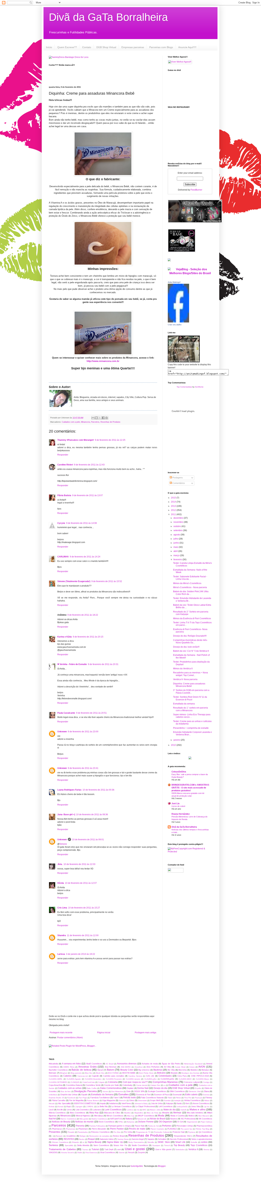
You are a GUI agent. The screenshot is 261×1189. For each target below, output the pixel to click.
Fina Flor (187, 1098)
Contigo (206, 1082)
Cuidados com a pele (71, 422)
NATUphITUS (116, 1119)
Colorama (113, 1082)
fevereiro (178, 559)
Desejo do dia (160, 1088)
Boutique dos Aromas (190, 1073)
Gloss (131, 1100)
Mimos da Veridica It (182, 668)
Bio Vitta (171, 1070)
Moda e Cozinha (177, 1116)
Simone (63, 844)
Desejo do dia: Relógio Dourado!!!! (189, 636)
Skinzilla (150, 1142)
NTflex (120, 1122)
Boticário (161, 1073)
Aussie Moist (180, 1067)
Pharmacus (57, 1129)
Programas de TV (143, 1132)
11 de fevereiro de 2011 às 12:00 (83, 935)
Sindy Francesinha (136, 1142)
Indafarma (113, 1103)
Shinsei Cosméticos (60, 1142)
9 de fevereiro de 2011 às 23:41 (83, 768)
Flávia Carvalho (58, 1100)
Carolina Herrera (135, 1076)
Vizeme (122, 1152)
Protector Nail (178, 1132)
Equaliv (84, 1094)
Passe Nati (139, 1126)
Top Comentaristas (184, 387)
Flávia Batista (64, 495)
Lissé (51, 1110)
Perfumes (166, 1126)
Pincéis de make (137, 1129)
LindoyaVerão (182, 1106)
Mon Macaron (204, 1116)
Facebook (71, 1098)
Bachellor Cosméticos (58, 1070)
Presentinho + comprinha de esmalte (191, 728)
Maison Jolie (155, 1110)
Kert (187, 1103)
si (83, 1142)
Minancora (85, 422)
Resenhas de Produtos (110, 422)
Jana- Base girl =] (66, 814)
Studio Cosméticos (140, 1145)
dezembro (178, 518)
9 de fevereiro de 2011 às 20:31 (103, 664)
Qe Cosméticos (205, 1132)
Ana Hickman (111, 1067)
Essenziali (177, 1094)
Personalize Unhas (184, 1126)
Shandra (61, 935)
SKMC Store (164, 1142)
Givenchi (122, 1100)
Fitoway (208, 1097)
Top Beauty (179, 1145)
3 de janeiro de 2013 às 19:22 (80, 954)
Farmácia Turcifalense (100, 1097)
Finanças (198, 1098)
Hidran (207, 1100)
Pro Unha (128, 1132)
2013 (173, 506)
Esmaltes (123, 1094)
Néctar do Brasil (157, 1118)
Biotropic (52, 1073)
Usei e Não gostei (163, 1149)
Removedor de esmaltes (99, 1136)
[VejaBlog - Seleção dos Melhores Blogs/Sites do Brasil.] (190, 270)
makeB (183, 1110)
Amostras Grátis (87, 1066)
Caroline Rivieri (65, 464)
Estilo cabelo (191, 1094)
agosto (177, 534)
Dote (128, 1091)
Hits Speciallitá (64, 1103)
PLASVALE (172, 1129)
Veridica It (193, 1149)
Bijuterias (157, 1070)
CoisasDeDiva (179, 771)
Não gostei (84, 1119)
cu (164, 1085)
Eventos (206, 1095)
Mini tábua (98, 1116)
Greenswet (142, 1100)
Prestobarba (83, 1132)
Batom (110, 1069)
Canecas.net (82, 1076)
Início (49, 47)
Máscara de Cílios (112, 1113)
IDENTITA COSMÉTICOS (85, 1103)
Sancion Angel (138, 1139)
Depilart (130, 1088)
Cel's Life (150, 1076)
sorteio (204, 1142)
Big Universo (143, 1070)
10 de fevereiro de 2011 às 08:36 (92, 814)
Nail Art (52, 1118)
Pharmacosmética (204, 1126)
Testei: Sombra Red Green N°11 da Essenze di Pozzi (190, 698)
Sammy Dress (123, 1139)
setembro (178, 530)
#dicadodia (53, 1064)
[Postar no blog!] (96, 418)
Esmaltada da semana (184, 703)
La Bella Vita (102, 1106)
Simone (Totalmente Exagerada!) (73, 581)
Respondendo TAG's (183, 1136)
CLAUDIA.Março (202, 1079)
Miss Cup (130, 1116)
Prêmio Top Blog (203, 1129)
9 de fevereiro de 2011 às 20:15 (88, 637)
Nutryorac (131, 1122)
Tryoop (85, 1149)
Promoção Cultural (161, 1132)
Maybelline (138, 1113)
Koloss (51, 1106)
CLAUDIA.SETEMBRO (58, 1082)
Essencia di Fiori (143, 1094)
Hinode (52, 1103)
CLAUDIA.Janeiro (133, 1079)
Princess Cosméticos (100, 1132)
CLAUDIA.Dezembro (93, 1079)
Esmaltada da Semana (102, 1094)
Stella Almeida (83, 1145)
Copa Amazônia (55, 1085)
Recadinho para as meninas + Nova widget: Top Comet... (190, 673)
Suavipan (156, 1145)
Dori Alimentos (117, 1091)
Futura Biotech (93, 1100)
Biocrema (182, 1070)
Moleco (191, 1116)
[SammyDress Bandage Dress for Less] (68, 57)
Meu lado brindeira (195, 1113)
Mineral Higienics (83, 1116)
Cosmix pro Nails (111, 1085)
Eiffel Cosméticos (177, 1091)
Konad (60, 1106)
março (176, 555)
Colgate (101, 1082)
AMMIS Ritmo (69, 1067)
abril (175, 551)
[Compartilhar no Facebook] (103, 418)
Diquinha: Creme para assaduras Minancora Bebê (189, 684)
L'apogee (79, 1106)
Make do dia (170, 1109)
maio (176, 547)
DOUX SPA (139, 1091)
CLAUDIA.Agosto (74, 1079)
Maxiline (127, 1113)
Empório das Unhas (69, 1094)
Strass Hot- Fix (120, 1145)
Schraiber (162, 1139)
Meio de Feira (152, 1113)
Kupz (69, 1106)
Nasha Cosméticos (99, 1119)
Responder (62, 455)
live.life (60, 1110)
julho (176, 539)
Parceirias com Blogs (161, 47)
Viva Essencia (91, 1152)
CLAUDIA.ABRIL (55, 1079)
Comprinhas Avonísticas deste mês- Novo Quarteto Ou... (190, 641)
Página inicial (103, 1032)
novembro (178, 522)
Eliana (206, 1091)
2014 (173, 502)
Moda (161, 1115)
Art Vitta (167, 1067)
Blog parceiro (76, 1073)
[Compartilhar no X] (100, 418)
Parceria (80, 1126)
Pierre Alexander (99, 1129)
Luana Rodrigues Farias (69, 790)
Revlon (82, 1139)
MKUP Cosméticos (146, 1116)
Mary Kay (94, 1112)
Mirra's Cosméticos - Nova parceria (190, 587)
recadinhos (71, 1136)
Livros (69, 1110)
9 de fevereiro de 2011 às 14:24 (85, 556)
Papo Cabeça (206, 1122)
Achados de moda (150, 1064)
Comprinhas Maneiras (165, 1082)
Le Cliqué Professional (145, 1106)
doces (105, 1091)
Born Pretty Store (146, 1073)
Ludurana (97, 1110)
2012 (173, 510)
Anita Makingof (174, 282)
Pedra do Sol (153, 1126)
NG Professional (188, 1119)
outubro (177, 526)
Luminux (130, 1110)
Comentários (178, 483)
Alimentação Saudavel (193, 1064)
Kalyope (169, 1103)
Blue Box (89, 1073)
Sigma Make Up (115, 1142)
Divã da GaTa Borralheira (108, 17)
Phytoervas (70, 1129)
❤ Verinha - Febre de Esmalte (72, 664)
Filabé (170, 1098)
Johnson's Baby (141, 1103)
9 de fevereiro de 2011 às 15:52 (106, 581)
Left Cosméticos (166, 1106)
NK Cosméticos (205, 1119)
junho (176, 543)
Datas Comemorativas (111, 1088)
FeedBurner (196, 190)
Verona (206, 1149)
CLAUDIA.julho (150, 1079)
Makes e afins (197, 1109)
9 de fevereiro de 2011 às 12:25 (110, 440)
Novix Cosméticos (107, 1122)
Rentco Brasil (119, 1136)
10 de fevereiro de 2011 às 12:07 (81, 883)
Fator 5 (116, 1097)
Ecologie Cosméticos (157, 1091)
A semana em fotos (71, 1063)
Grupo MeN (155, 1100)
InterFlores (126, 1103)
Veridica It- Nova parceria (185, 679)
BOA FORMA (113, 1073)
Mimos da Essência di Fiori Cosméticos (192, 618)
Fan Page (83, 1098)
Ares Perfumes (153, 1067)
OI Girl (180, 1122)
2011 (173, 514)
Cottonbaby (127, 1085)
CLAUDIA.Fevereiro (114, 1079)
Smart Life (180, 1142)
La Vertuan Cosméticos (121, 1106)
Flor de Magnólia (76, 1100)
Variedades (180, 1149)
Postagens (177, 477)
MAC (144, 1110)
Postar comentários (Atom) (70, 1037)
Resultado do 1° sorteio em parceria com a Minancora (190, 709)
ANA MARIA (126, 1067)
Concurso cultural (191, 1082)
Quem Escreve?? (67, 47)
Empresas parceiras (132, 47)
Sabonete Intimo (107, 1139)
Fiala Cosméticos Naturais (152, 1097)
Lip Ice (207, 1106)
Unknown (62, 731)
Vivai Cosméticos (107, 1152)
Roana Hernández (181, 814)
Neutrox (173, 1119)
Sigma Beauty (94, 1142)
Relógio (83, 1136)
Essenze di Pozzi (161, 1094)
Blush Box (100, 1073)
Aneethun (139, 1067)
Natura (129, 1118)
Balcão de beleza (81, 1069)
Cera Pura (182, 1076)
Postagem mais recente (61, 1032)
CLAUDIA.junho (167, 1079)
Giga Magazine (108, 1100)
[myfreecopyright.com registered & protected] (190, 851)
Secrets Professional (179, 1139)
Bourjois (174, 1073)
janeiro (177, 740)
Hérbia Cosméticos (192, 1100)
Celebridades (165, 1076)
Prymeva (191, 1132)
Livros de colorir (178, 806)
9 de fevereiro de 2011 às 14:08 (81, 523)
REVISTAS (69, 1139)
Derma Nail (142, 1088)
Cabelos (67, 1076)
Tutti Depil (108, 1149)
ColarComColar (89, 1082)
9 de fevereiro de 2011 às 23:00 (83, 731)
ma (138, 1110)
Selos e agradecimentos (201, 1139)
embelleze (53, 1095)
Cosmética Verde (93, 1085)
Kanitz (179, 1103)
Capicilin (95, 1076)
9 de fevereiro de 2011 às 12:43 (89, 464)
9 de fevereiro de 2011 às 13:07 (87, 495)
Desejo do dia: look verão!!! (186, 647)
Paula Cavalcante (66, 713)
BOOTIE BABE (128, 1073)
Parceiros (95, 422)
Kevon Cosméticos (201, 1103)
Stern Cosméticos (101, 1145)
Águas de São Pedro (171, 1064)
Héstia (60, 883)
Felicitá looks (129, 1097)
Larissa (61, 954)
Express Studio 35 (56, 1098)
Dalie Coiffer (92, 1088)
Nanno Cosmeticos (68, 1119)
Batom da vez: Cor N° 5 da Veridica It (191, 651)
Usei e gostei (135, 1149)
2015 (173, 497)
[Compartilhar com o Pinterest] (106, 418)
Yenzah (131, 1152)
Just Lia (176, 803)
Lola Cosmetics (82, 1110)
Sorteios (53, 1145)
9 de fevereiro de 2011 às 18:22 (82, 615)
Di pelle (198, 1088)
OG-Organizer (165, 1121)
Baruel (100, 1070)
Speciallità (69, 1145)
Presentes (54, 1131)
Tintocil (167, 1145)
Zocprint (141, 1152)
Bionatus (205, 1070)
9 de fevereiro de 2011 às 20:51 (91, 713)
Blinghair (63, 1073)
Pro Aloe (117, 1132)
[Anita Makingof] (178, 322)
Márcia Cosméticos (57, 1113)
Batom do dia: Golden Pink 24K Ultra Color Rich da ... (190, 592)
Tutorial (95, 1149)
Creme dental (141, 1085)
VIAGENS (53, 1152)
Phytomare (83, 1129)
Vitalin (79, 1152)
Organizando (192, 1122)
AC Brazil (109, 1064)
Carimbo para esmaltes (113, 1076)
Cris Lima (62, 907)
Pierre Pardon (117, 1129)
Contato (86, 47)
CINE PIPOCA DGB (200, 1076)
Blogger (161, 1166)
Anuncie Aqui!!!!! (187, 47)
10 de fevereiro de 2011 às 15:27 (84, 907)
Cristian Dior (155, 1085)
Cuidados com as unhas (69, 1088)
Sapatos (150, 1139)
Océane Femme (145, 1121)
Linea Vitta (195, 1106)
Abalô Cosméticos (94, 1064)
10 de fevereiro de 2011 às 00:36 (98, 790)
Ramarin (59, 1136)
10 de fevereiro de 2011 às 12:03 (79, 864)
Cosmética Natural (74, 1085)
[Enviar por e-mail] (93, 418)
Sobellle (194, 1142)
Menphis (165, 1113)
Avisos (192, 1067)
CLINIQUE (75, 1082)
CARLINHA (63, 556)
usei (119, 1149)
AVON (201, 1066)
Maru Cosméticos (77, 1113)
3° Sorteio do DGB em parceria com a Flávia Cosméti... (191, 691)
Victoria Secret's (67, 1152)
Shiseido (75, 1142)
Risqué (91, 1139)
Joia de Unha (156, 1103)
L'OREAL (90, 1106)
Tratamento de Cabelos (62, 1149)
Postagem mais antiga (145, 1032)
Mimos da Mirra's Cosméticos (187, 583)
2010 (173, 745)
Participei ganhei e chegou (119, 1126)
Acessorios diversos (127, 1063)
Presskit (71, 1132)
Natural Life (141, 1119)
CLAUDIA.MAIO (185, 1079)
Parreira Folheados (97, 1126)
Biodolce (194, 1070)
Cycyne (61, 523)
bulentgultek (137, 1166)
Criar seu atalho (174, 325)
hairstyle (177, 1100)
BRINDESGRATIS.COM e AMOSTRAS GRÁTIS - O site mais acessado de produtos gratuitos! (190, 788)
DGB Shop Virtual (106, 47)
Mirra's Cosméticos (115, 1116)
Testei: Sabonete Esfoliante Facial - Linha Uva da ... (190, 577)
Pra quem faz (186, 1129)
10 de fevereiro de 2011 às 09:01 (88, 839)
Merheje (177, 1112)
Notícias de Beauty (61, 1121)
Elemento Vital (195, 1091)
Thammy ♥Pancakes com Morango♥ (75, 440)
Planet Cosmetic (157, 1129)
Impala (103, 1103)
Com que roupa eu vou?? (135, 1082)
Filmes (178, 1098)
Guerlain (167, 1100)
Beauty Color (126, 1070)
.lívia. (59, 864)
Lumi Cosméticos (113, 1109)
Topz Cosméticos (199, 1145)
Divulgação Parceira (85, 1091)
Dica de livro (66, 1091)
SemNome (199, 387)
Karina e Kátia (64, 637)
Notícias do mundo (84, 1121)
